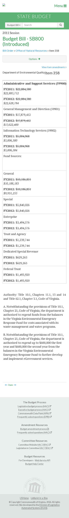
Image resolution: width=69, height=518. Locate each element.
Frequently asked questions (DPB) (33, 417)
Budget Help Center (34, 464)
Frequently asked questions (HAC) (33, 432)
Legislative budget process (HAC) (33, 406)
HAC (39, 444)
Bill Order (8, 50)
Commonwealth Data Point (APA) (33, 413)
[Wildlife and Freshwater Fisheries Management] (15, 385)
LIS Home (24, 498)
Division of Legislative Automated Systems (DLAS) (40, 506)
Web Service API (42, 460)
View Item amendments (54, 67)
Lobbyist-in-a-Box (39, 498)
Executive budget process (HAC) (33, 409)
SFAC (45, 444)
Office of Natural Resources (31, 50)
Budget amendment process (33, 429)
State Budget (34, 16)
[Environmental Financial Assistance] (6, 385)
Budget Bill (13, 25)
